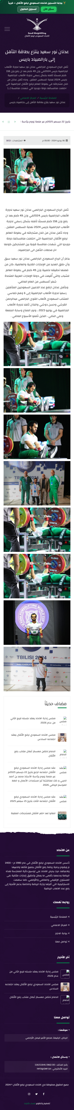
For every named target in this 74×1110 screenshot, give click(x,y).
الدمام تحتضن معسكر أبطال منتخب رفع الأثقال (35, 753)
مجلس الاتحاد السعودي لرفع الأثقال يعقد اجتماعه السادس (33, 737)
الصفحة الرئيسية (48, 98)
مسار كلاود (29, 1103)
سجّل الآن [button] (48, 9)
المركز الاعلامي (28, 98)
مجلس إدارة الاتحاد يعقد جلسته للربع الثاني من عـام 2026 (33, 720)
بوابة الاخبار (61, 933)
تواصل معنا (61, 941)
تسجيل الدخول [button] (28, 9)
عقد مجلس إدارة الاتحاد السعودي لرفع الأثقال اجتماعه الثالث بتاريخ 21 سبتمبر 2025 (33, 798)
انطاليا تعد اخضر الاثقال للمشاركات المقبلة (33, 813)
